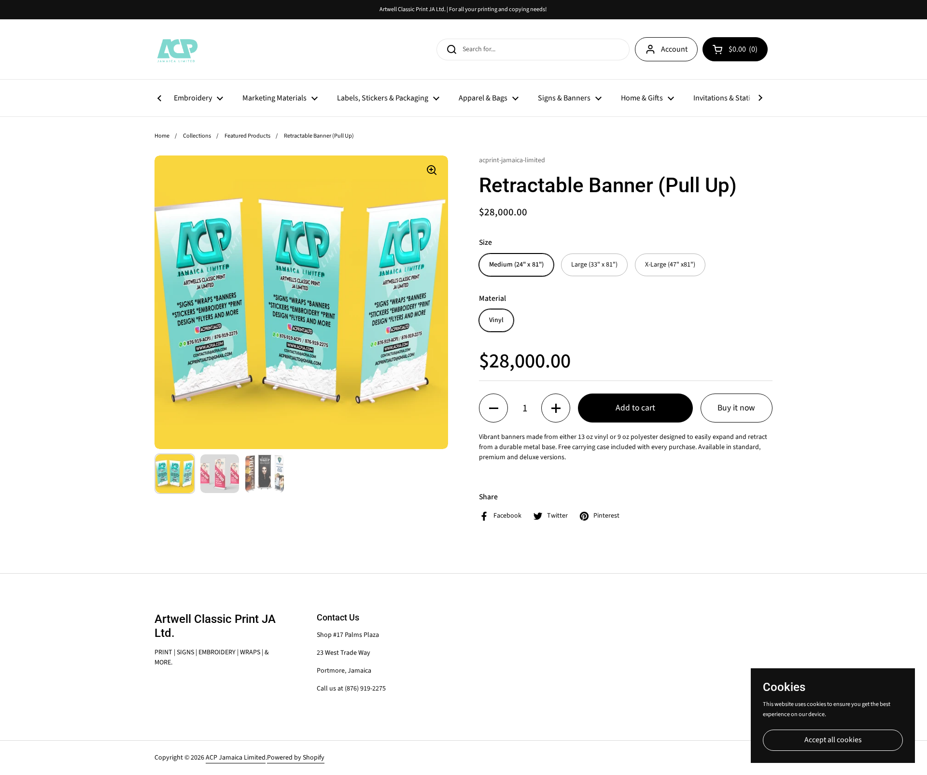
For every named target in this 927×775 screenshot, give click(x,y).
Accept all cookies (833, 739)
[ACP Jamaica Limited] (176, 49)
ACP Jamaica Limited (236, 757)
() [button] (744, 51)
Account (674, 49)
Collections (197, 135)
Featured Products (247, 135)
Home (161, 135)
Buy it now (736, 408)
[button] (493, 408)
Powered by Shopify (295, 757)
